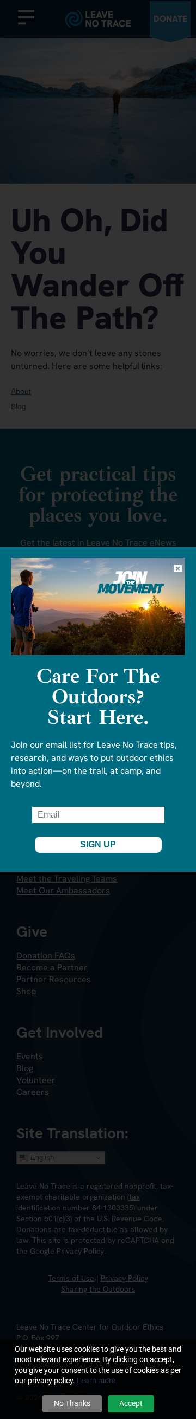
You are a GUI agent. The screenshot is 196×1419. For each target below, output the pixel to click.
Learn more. (97, 1380)
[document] (98, 709)
